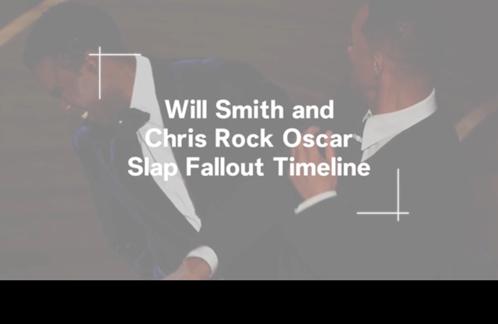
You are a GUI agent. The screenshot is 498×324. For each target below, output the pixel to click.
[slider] (249, 264)
